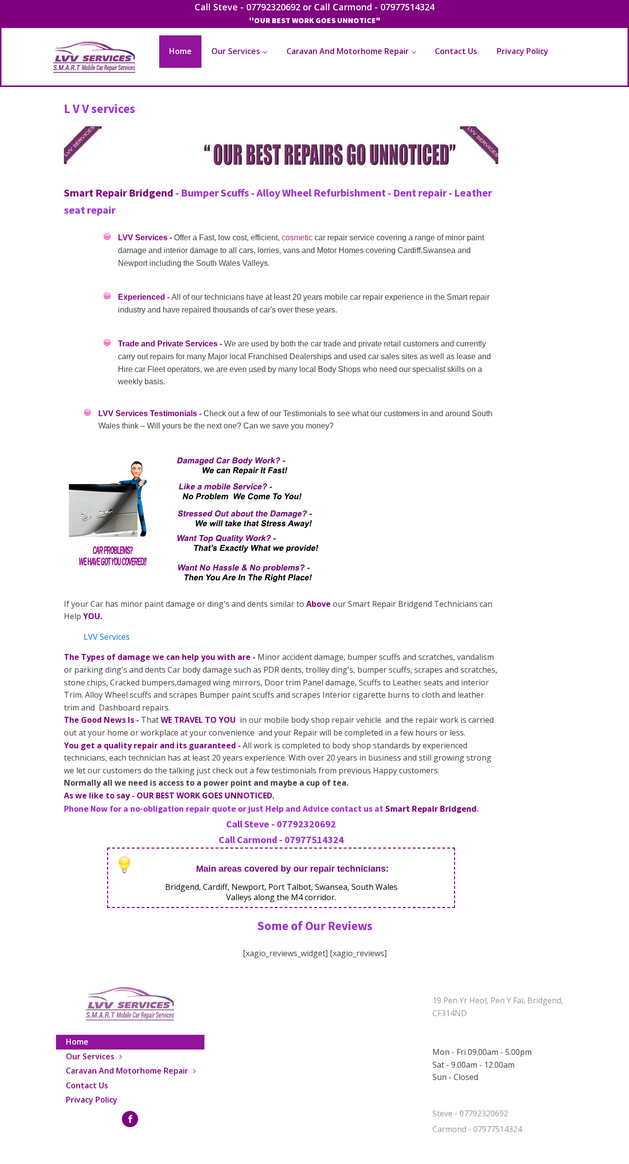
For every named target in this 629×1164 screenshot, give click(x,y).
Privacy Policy (522, 51)
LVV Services (107, 636)
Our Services (235, 51)
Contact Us (456, 51)
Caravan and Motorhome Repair (347, 51)
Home (180, 51)
